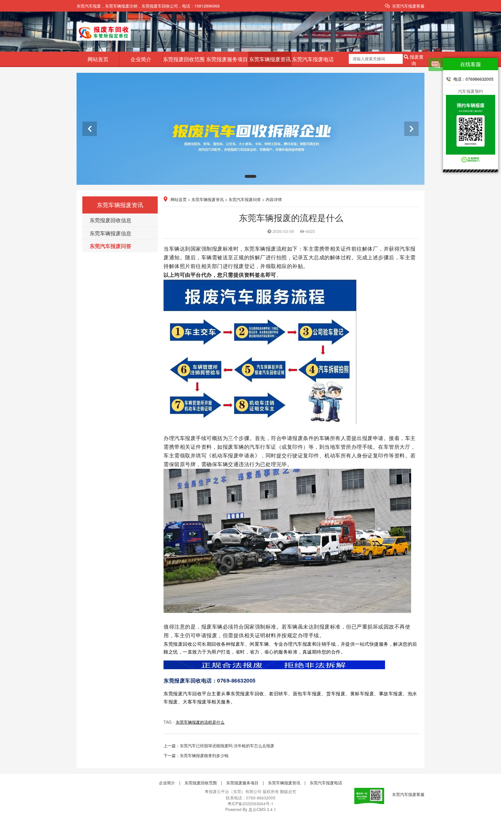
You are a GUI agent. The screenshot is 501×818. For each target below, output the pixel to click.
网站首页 (98, 59)
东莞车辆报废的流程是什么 (200, 722)
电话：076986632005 (473, 79)
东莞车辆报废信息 (110, 233)
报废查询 (416, 59)
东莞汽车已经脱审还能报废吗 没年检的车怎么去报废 (227, 745)
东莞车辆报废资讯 (270, 59)
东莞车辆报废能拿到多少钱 (204, 755)
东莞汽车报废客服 (408, 6)
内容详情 (274, 199)
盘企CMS (250, 809)
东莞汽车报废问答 (110, 246)
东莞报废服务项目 (227, 59)
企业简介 (140, 59)
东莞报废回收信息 (110, 220)
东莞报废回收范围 (184, 59)
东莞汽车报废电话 (313, 59)
